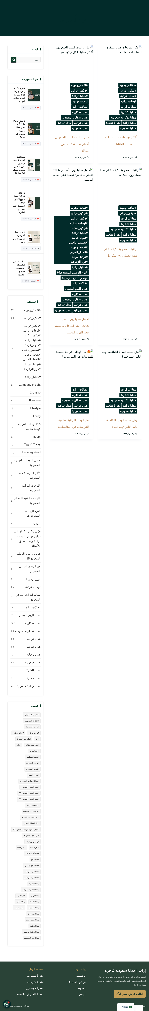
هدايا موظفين (34, 988)
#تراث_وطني (18, 733)
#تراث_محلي (34, 733)
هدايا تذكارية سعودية (123, 117)
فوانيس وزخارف (32, 841)
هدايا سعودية (128, 128)
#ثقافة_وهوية (128, 85)
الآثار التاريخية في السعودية (30, 475)
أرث (37, 739)
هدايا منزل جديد (32, 920)
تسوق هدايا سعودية (31, 811)
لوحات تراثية (128, 101)
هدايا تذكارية (128, 112)
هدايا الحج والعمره (31, 865)
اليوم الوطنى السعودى (30, 787)
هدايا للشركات (32, 670)
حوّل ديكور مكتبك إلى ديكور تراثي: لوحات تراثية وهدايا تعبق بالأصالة (27, 538)
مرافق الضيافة (77, 981)
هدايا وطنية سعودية (29, 686)
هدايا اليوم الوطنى (76, 288)
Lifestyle (35, 408)
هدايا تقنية (21, 896)
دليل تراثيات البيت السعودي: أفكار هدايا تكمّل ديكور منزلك (71, 144)
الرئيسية (81, 975)
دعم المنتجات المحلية (30, 817)
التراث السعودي (32, 763)
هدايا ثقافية (113, 122)
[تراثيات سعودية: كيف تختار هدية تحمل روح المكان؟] (119, 184)
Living (37, 416)
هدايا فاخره (19, 908)
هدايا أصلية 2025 (32, 853)
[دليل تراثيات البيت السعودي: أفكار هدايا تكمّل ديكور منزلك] (71, 61)
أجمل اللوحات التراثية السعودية (27, 463)
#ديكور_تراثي (127, 90)
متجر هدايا (21, 847)
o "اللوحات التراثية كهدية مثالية (29, 426)
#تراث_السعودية (32, 727)
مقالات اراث (128, 106)
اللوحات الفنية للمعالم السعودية (27, 501)
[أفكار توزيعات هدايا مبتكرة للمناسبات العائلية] (119, 61)
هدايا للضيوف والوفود (30, 994)
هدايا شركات (35, 981)
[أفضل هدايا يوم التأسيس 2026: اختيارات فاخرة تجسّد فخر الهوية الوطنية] (71, 184)
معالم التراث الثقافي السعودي (28, 597)
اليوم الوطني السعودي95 (29, 799)
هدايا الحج (35, 859)
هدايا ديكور (20, 902)
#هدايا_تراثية (128, 96)
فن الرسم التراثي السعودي (30, 569)
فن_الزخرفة (69, 277)
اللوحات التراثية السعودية (31, 488)
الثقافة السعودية (32, 769)
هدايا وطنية (34, 926)
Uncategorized (31, 452)
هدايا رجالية (80, 310)
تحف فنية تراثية (33, 805)
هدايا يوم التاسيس (31, 938)
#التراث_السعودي (32, 715)
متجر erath (34, 847)
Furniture (35, 400)
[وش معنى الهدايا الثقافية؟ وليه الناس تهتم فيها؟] (119, 366)
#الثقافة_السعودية (31, 721)
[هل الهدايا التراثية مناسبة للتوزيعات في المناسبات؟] (71, 366)
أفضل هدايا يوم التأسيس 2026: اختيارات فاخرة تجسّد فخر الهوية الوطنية (71, 326)
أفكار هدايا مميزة (24, 739)
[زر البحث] (13, 60)
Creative (35, 392)
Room (37, 436)
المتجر (82, 994)
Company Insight (30, 384)
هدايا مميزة (34, 678)
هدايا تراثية (129, 122)
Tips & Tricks (32, 444)
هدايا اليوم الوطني (31, 878)
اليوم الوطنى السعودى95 (72, 272)
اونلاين (84, 277)
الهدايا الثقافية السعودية (29, 781)
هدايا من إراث (33, 914)
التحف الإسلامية (33, 757)
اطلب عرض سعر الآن (129, 993)
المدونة (81, 988)
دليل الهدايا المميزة (31, 823)
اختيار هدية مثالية (32, 745)
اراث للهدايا (34, 751)
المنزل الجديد (33, 775)
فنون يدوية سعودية (31, 835)
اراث (18, 745)
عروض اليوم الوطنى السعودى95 (28, 556)
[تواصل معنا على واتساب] (7, 1004)
